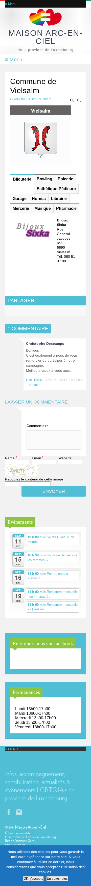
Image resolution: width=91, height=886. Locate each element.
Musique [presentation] (42, 208)
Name (10, 458)
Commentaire (38, 426)
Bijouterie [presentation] (22, 179)
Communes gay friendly (30, 99)
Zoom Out (72, 100)
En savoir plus (57, 878)
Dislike (39, 380)
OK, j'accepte (33, 878)
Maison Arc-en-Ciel (45, 37)
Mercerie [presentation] (21, 208)
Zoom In (79, 100)
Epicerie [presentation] (65, 179)
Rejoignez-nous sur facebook (43, 643)
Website (65, 458)
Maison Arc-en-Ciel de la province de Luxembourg (41, 659)
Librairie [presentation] (59, 198)
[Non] (84, 865)
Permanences (26, 692)
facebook (9, 812)
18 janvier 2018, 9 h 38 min (64, 380)
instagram (19, 812)
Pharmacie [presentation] (66, 208)
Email (36, 458)
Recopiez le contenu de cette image (34, 479)
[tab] (22, 179)
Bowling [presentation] (44, 179)
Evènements (20, 522)
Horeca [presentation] (39, 198)
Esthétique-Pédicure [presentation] (56, 189)
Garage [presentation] (20, 198)
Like (29, 380)
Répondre (34, 385)
